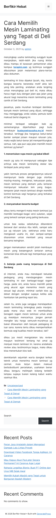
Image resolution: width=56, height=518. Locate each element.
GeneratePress (44, 514)
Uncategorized (15, 385)
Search (7, 415)
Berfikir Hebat (15, 7)
